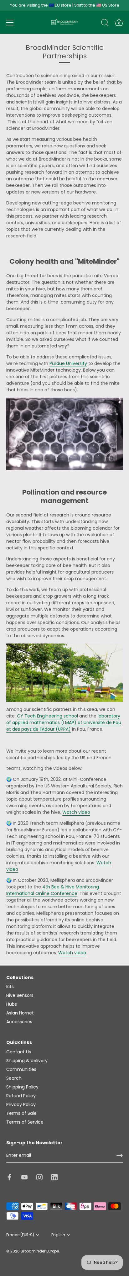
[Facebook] (9, 1177)
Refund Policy (21, 1096)
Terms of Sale (21, 1113)
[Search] (105, 23)
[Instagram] (39, 1177)
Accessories (19, 1022)
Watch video (76, 812)
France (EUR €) (20, 1235)
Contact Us (18, 1052)
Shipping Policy (22, 1087)
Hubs (11, 1004)
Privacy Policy (21, 1104)
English (58, 1235)
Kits (10, 986)
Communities (21, 1069)
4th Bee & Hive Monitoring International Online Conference (52, 890)
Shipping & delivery (27, 1060)
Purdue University (68, 363)
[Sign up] (119, 1155)
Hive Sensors (20, 995)
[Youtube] (24, 1177)
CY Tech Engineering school (47, 716)
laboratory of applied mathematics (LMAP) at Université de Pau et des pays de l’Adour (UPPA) (63, 722)
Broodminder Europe (40, 1251)
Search (14, 1078)
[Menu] (10, 22)
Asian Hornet (20, 1013)
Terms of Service (25, 1122)
